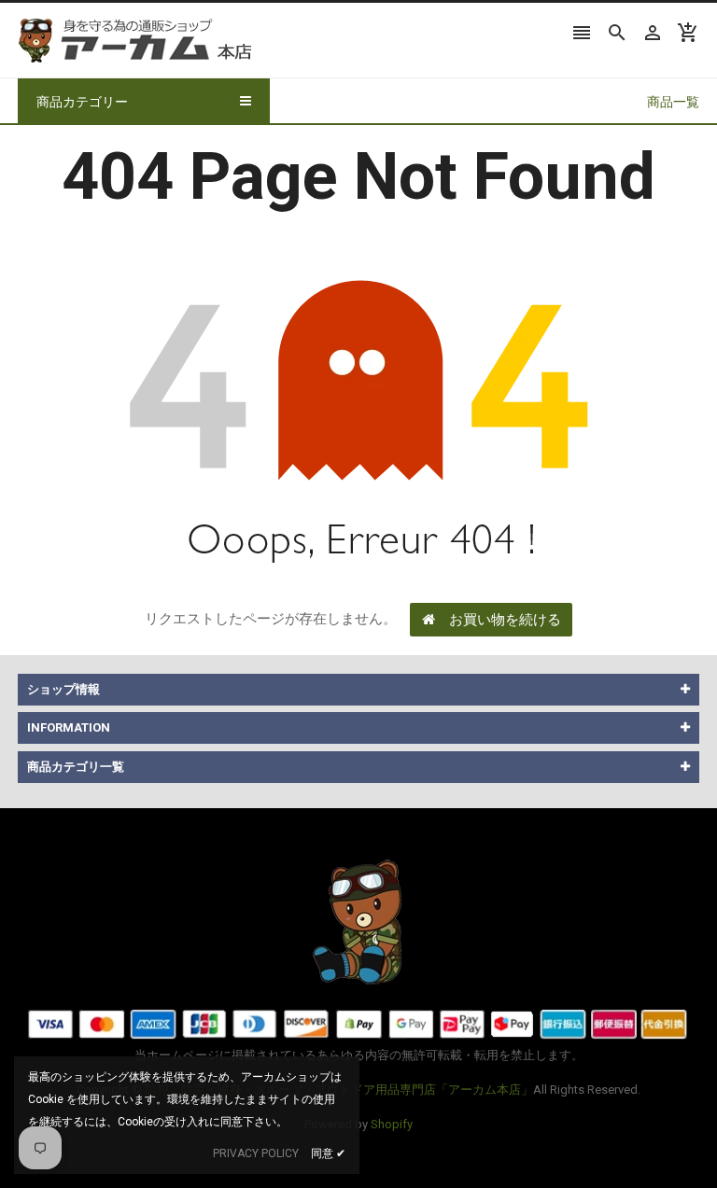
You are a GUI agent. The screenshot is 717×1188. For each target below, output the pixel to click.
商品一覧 (673, 101)
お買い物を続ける (505, 619)
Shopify (392, 1124)
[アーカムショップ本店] (358, 921)
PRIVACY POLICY (256, 1153)
